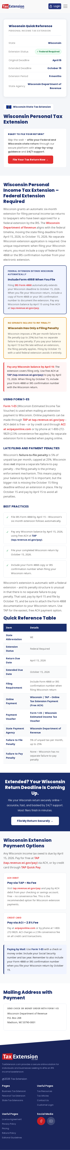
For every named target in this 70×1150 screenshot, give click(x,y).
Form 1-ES (10, 406)
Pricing (5, 1128)
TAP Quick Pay (30, 867)
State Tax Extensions (12, 1100)
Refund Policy (9, 1133)
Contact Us (43, 1100)
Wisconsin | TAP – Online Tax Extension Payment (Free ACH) (44, 701)
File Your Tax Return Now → (30, 159)
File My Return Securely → (35, 821)
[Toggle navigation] (65, 6)
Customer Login (45, 1104)
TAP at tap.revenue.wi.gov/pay (43, 420)
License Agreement (12, 1119)
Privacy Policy (9, 1123)
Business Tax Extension (14, 1091)
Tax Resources (44, 1091)
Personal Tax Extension (13, 1095)
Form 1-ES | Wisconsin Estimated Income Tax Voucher (43, 717)
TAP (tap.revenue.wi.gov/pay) (25, 374)
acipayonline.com (25, 928)
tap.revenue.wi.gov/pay (25, 308)
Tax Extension (19, 1079)
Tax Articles (43, 1095)
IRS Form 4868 (23, 285)
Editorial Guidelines (12, 1137)
